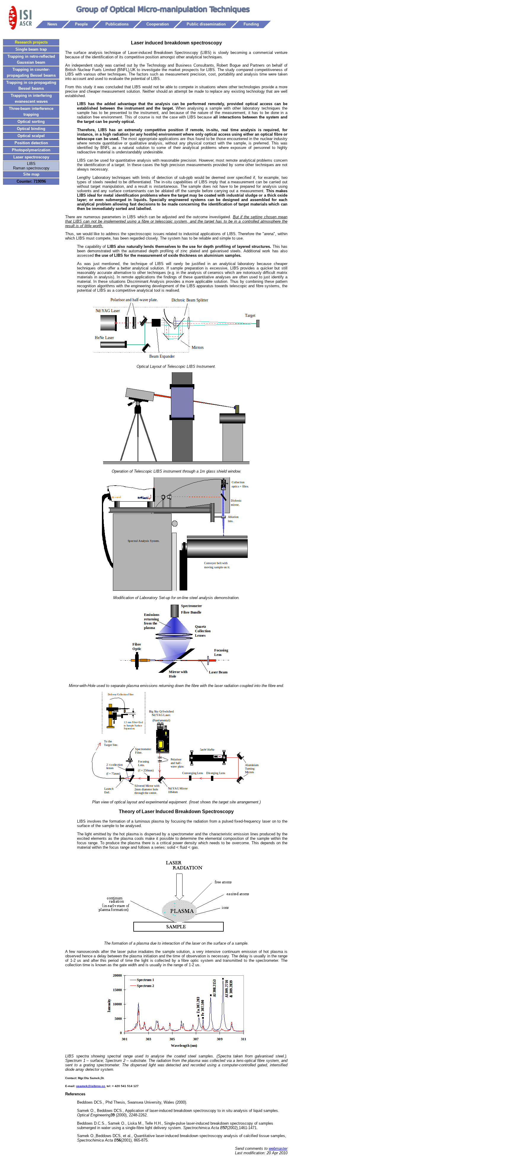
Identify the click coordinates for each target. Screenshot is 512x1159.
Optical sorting (31, 121)
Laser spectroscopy (31, 157)
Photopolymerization (31, 150)
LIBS (31, 163)
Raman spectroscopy (31, 168)
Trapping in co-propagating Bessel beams (31, 85)
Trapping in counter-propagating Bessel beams (31, 72)
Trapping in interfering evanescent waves (31, 98)
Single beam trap (31, 49)
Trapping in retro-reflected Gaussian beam (31, 59)
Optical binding (31, 128)
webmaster (278, 1148)
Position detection (31, 143)
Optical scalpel (31, 136)
